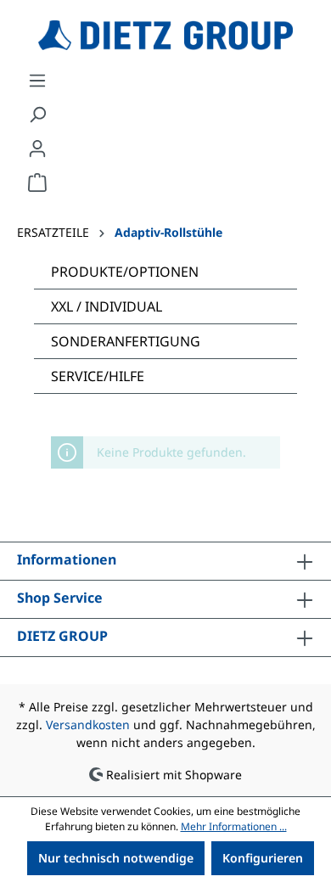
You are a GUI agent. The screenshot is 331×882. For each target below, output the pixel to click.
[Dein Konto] (37, 149)
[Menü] (37, 81)
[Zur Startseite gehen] (165, 35)
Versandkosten (88, 724)
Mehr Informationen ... (234, 826)
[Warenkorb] (37, 182)
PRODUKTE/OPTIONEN (125, 271)
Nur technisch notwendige (116, 858)
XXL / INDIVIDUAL (106, 306)
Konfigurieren (262, 858)
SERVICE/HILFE (97, 376)
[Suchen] (37, 115)
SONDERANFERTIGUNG (125, 341)
